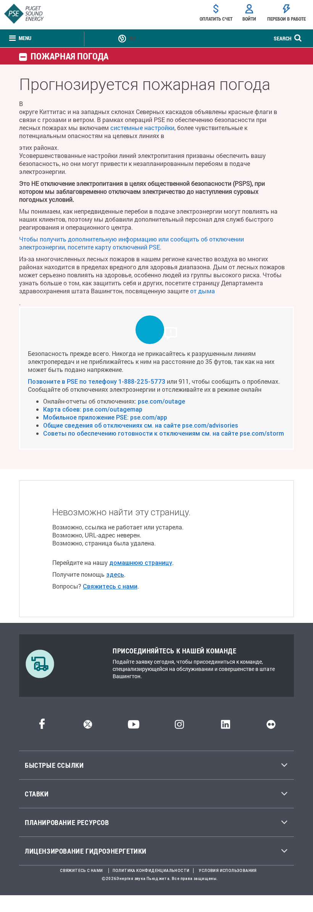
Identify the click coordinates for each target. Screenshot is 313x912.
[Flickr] (271, 726)
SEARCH (282, 38)
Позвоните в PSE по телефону (73, 381)
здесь (115, 574)
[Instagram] (179, 726)
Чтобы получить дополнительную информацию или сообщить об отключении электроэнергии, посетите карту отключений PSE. (131, 243)
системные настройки (142, 128)
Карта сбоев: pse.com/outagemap (92, 409)
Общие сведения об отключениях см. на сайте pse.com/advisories (140, 425)
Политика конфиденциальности (151, 870)
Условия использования (228, 870)
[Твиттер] (87, 726)
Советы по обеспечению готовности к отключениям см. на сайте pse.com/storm (163, 433)
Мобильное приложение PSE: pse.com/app (105, 417)
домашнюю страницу (140, 562)
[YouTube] (133, 726)
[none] (20, 38)
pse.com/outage (161, 401)
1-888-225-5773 (141, 381)
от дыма (202, 291)
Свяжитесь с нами (110, 586)
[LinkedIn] (225, 726)
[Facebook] (42, 726)
